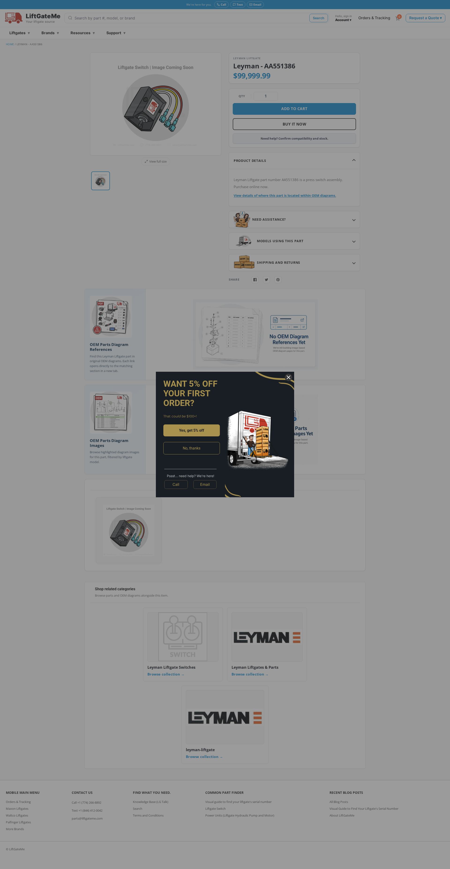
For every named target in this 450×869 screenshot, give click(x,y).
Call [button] (175, 484)
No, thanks (191, 448)
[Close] (288, 377)
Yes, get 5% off (191, 430)
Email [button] (205, 484)
